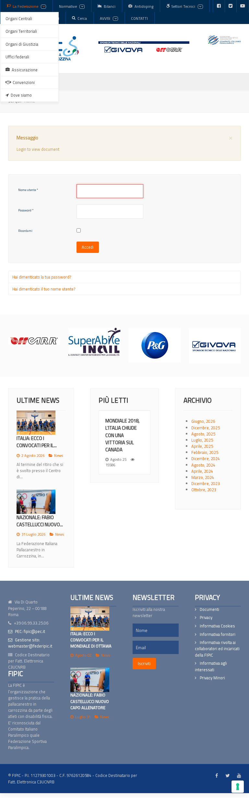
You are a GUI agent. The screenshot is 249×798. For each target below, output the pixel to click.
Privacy (206, 617)
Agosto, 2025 (203, 434)
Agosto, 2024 (203, 465)
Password (25, 210)
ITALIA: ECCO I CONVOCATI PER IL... (37, 442)
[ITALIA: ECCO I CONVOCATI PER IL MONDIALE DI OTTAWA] (89, 618)
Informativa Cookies (217, 626)
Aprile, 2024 (202, 471)
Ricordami (25, 230)
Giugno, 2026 (203, 421)
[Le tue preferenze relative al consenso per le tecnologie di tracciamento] (237, 786)
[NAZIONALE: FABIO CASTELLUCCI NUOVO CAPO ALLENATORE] (89, 680)
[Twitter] (231, 6)
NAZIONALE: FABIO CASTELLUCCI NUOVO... (40, 521)
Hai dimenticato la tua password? (41, 277)
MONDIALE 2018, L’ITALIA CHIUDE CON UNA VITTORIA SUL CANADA (122, 435)
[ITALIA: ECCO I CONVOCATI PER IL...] (36, 423)
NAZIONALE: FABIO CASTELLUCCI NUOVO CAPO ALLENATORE (89, 701)
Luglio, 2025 (202, 440)
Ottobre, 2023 (203, 489)
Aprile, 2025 (202, 446)
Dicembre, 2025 (205, 427)
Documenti (209, 609)
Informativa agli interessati (211, 666)
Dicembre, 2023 (205, 483)
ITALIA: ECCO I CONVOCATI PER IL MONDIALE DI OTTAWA (91, 639)
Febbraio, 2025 (204, 452)
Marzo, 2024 (202, 477)
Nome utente (28, 189)
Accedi (88, 247)
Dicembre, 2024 (205, 458)
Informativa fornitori (217, 634)
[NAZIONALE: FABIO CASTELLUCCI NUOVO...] (36, 502)
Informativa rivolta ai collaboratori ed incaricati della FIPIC (217, 648)
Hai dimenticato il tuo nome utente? (44, 289)
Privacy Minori (212, 678)
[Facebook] (219, 6)
